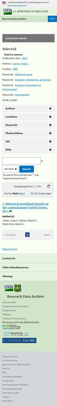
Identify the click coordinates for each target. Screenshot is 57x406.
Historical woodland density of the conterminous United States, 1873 (25, 207)
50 (39, 193)
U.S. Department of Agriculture (30, 11)
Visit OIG (6, 368)
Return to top (9, 249)
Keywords (11, 125)
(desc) (21, 193)
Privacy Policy (8, 380)
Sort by (14, 193)
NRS (15, 69)
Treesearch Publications (14, 318)
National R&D (9, 302)
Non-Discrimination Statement (15, 384)
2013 (24, 58)
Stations (6, 314)
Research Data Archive (14, 18)
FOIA (4, 372)
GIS (8, 141)
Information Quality (10, 392)
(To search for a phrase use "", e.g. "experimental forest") (20, 176)
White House (7, 401)
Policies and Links (9, 356)
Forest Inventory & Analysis (15, 306)
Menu (52, 18)
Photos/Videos (14, 133)
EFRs (8, 149)
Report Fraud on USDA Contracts (16, 364)
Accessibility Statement (12, 376)
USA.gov (6, 397)
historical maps (23, 74)
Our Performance (9, 360)
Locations (11, 116)
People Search (9, 310)
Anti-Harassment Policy (12, 388)
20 (35, 193)
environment (22, 94)
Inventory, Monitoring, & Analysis (33, 79)
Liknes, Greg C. (21, 63)
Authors (10, 108)
